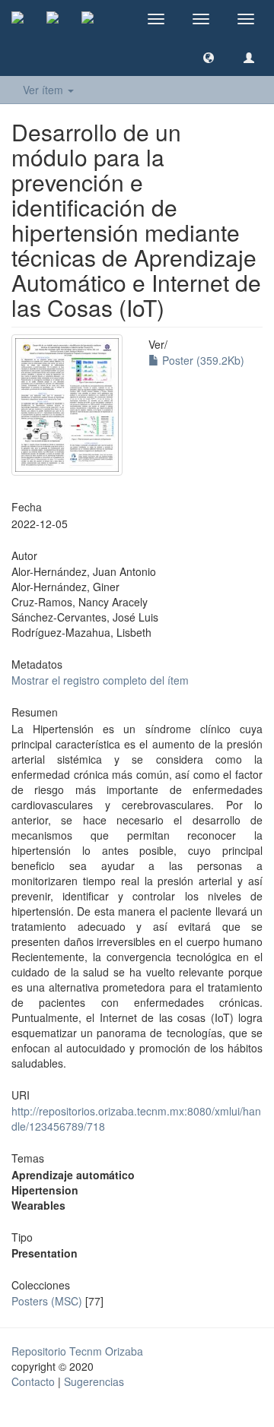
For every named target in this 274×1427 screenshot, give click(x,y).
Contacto (33, 1381)
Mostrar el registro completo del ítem (100, 680)
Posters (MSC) (46, 1300)
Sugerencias (94, 1381)
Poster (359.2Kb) (201, 360)
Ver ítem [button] (44, 89)
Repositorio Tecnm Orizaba (77, 1351)
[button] (208, 57)
